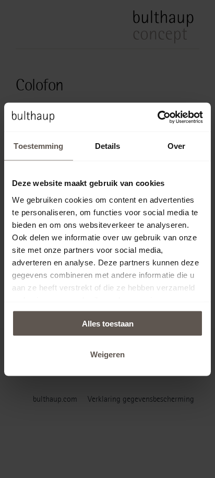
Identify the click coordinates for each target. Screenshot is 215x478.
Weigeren (107, 353)
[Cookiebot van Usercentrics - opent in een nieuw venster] (157, 117)
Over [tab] (176, 146)
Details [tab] (108, 146)
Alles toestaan (108, 323)
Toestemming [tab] (38, 146)
